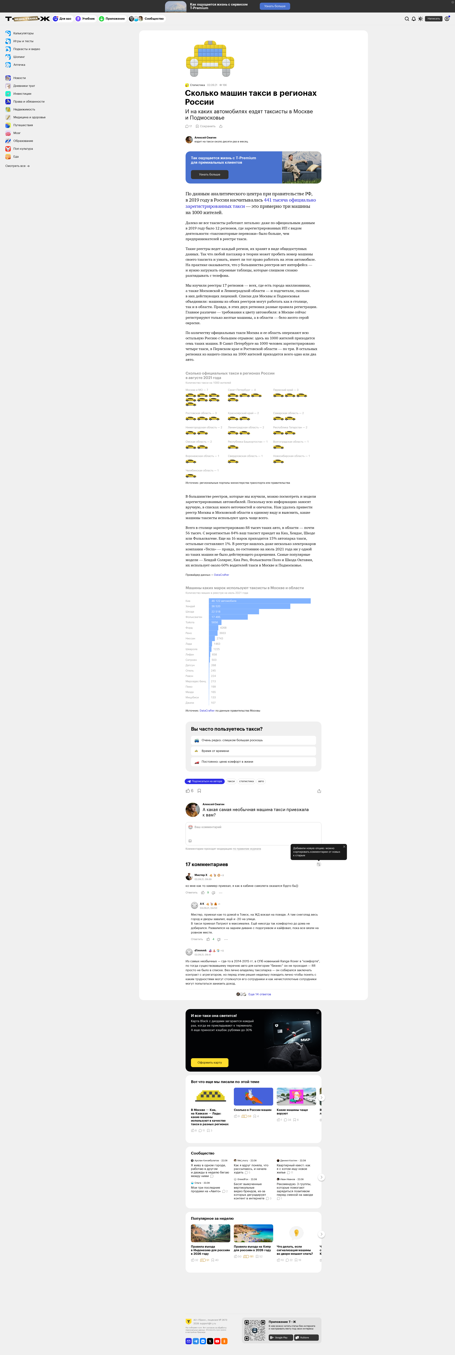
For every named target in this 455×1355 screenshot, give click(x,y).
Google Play (281, 1337)
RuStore (304, 1337)
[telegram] (196, 1341)
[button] (452, 2)
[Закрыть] (344, 846)
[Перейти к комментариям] (212, 1176)
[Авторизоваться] (447, 18)
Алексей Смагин (213, 804)
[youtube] (217, 1341)
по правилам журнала (247, 849)
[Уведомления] (413, 18)
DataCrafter (221, 575)
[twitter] (210, 1341)
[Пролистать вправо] (321, 1097)
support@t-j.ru (208, 1323)
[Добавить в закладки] (199, 791)
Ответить (191, 892)
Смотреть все (15, 165)
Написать (434, 18)
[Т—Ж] (27, 19)
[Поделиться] (221, 126)
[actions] (220, 893)
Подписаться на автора (207, 781)
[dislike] (213, 893)
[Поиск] (407, 18)
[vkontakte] (203, 1341)
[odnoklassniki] (224, 1341)
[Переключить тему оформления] (420, 18)
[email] (189, 1341)
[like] (203, 893)
